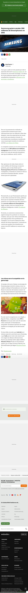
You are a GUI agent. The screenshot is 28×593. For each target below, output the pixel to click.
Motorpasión (17, 558)
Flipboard (7, 55)
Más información (21, 591)
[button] (9, 64)
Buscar (26, 529)
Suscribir (23, 485)
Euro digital (5, 21)
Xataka (2, 541)
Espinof (16, 552)
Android (20, 354)
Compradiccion (4, 571)
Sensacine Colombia (18, 581)
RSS (18, 495)
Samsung (14, 354)
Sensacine (16, 550)
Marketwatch (7, 351)
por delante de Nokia (12, 143)
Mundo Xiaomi (4, 549)
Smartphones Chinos (6, 519)
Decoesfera (3, 569)
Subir (23, 534)
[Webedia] (5, 535)
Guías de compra (5, 511)
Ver (14, 415)
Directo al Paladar (5, 558)
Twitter (4, 55)
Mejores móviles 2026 (15, 475)
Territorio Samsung (18, 511)
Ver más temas (5, 523)
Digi (15, 21)
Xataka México (4, 578)
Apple (15, 506)
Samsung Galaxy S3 (18, 71)
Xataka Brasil (4, 580)
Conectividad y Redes (19, 519)
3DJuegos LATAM (17, 578)
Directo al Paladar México (6, 583)
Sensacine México (18, 580)
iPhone (3, 516)
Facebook (2, 55)
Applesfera (3, 545)
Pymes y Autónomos (18, 569)
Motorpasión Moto (18, 560)
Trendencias (4, 567)
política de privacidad (19, 488)
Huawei (26, 21)
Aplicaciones (17, 509)
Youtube (12, 495)
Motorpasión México (18, 583)
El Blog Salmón (17, 567)
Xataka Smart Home (5, 547)
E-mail (9, 55)
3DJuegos (16, 541)
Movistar (3, 506)
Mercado (8, 354)
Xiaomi (2, 509)
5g (15, 514)
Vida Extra (16, 543)
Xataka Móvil (4, 543)
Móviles (11, 21)
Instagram (15, 495)
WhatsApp (20, 21)
